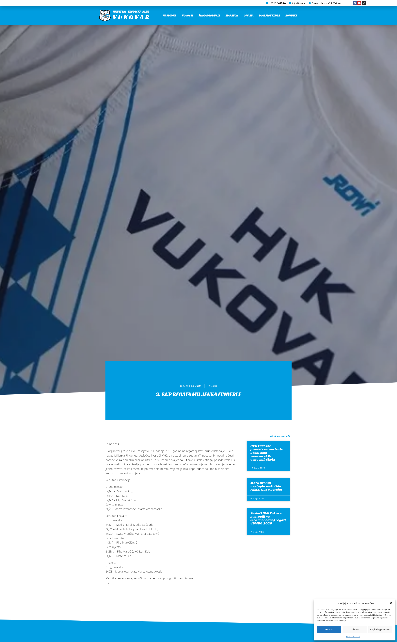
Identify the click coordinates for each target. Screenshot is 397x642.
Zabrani (354, 629)
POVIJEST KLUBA (269, 15)
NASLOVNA (169, 15)
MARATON (232, 15)
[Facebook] (355, 3)
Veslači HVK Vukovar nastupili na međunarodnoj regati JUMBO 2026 (268, 518)
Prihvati (329, 629)
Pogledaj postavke (380, 629)
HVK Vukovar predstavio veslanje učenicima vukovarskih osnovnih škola (266, 452)
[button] (390, 603)
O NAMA (249, 15)
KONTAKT (291, 15)
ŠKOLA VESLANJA (209, 15)
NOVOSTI (187, 15)
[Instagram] (364, 3)
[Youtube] (359, 3)
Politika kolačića (353, 636)
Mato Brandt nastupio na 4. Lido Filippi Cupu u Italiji (266, 486)
